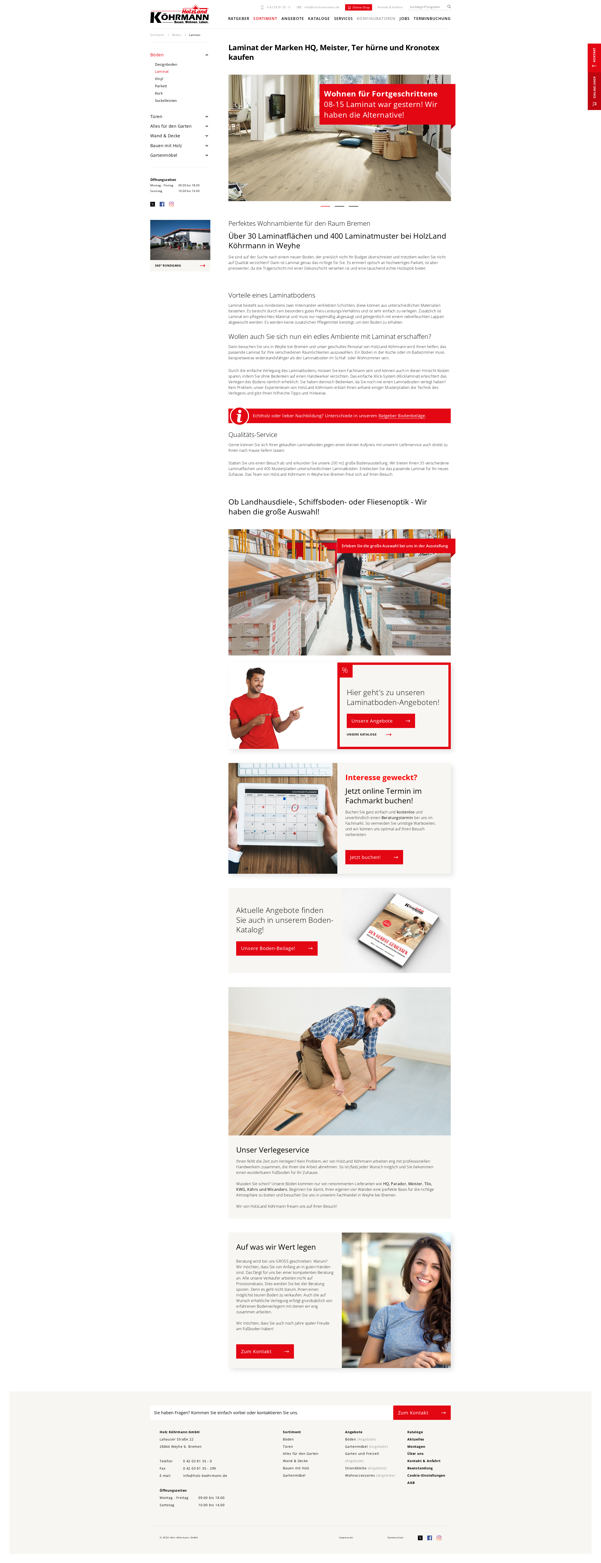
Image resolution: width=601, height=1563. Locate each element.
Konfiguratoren (376, 18)
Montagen (416, 1446)
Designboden (166, 64)
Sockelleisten (166, 100)
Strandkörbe (366, 1468)
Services (343, 18)
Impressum (346, 1537)
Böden (176, 35)
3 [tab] (359, 207)
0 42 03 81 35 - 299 (199, 1468)
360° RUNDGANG (168, 266)
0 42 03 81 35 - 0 (278, 7)
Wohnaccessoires (370, 1475)
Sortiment (265, 18)
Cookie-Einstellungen (426, 1475)
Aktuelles (415, 1439)
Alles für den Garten (171, 126)
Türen (156, 116)
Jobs (404, 18)
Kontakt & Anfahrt (390, 7)
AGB (411, 1482)
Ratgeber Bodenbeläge (401, 415)
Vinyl (159, 79)
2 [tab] (345, 207)
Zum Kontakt (256, 1351)
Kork (159, 93)
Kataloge (319, 18)
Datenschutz (396, 1537)
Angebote (292, 18)
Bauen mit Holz (166, 145)
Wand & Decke (165, 135)
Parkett (161, 86)
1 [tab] (331, 207)
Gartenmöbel (163, 155)
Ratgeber (238, 18)
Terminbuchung (432, 18)
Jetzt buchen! (365, 857)
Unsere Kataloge (362, 734)
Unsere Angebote (372, 720)
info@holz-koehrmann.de (321, 7)
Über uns (415, 1453)
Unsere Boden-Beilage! (268, 948)
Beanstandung (420, 1468)
